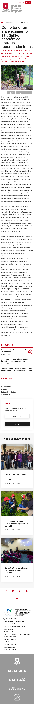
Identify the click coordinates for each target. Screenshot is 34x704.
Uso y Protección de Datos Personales (16, 634)
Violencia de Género (10, 637)
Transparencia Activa (10, 624)
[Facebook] (11, 92)
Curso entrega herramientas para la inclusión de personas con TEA (14, 360)
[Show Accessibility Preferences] (30, 352)
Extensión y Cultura (8, 392)
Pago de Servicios (9, 644)
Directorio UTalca (9, 649)
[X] (20, 92)
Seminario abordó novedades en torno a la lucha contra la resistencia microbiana (16, 369)
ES (29, 2)
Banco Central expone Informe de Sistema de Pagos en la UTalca (16, 570)
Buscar (22, 2)
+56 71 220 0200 (11, 619)
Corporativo (6, 387)
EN (27, 2)
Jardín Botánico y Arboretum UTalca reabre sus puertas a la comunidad (16, 523)
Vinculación (24, 22)
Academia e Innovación (10, 384)
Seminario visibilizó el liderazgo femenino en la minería (17, 351)
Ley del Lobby (8, 632)
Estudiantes (5, 389)
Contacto (6, 642)
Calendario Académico (11, 639)
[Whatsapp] (28, 92)
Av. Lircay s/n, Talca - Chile (14, 621)
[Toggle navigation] (30, 8)
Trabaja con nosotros (10, 647)
